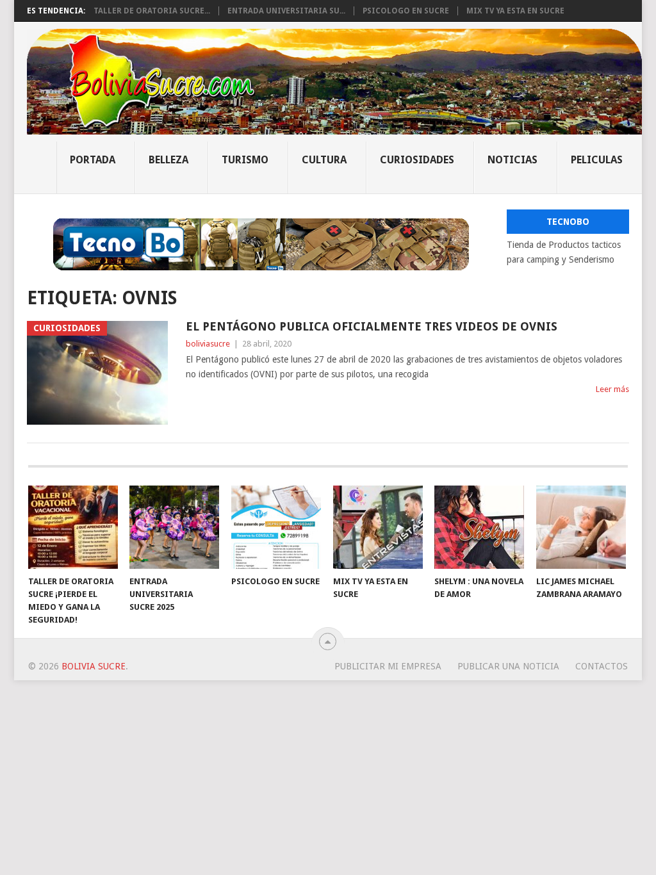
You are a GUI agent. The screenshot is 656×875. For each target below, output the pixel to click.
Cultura (324, 160)
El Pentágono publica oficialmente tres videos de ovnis (371, 326)
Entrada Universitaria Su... (286, 10)
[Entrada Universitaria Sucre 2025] (174, 527)
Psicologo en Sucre (406, 10)
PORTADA (92, 160)
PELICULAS (597, 160)
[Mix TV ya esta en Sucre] (378, 527)
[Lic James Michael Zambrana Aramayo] (581, 527)
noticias (512, 160)
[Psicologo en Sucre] (276, 527)
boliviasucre (208, 343)
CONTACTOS (601, 666)
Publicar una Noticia (508, 666)
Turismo (245, 160)
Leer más (612, 389)
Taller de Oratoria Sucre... (152, 10)
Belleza (168, 160)
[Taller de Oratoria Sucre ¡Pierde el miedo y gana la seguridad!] (73, 527)
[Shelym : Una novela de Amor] (479, 527)
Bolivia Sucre (94, 666)
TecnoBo (567, 222)
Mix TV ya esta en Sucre (515, 10)
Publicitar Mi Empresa (387, 666)
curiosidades (417, 160)
